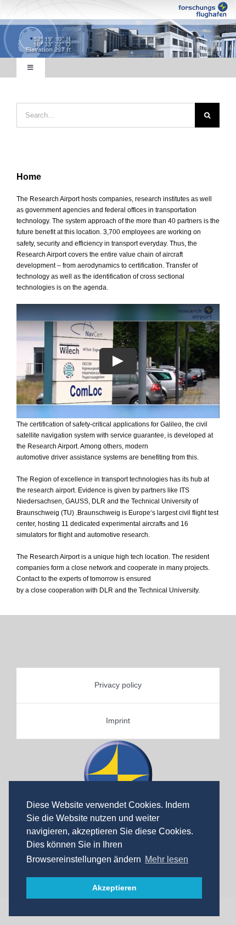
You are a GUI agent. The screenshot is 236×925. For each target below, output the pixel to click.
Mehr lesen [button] (166, 859)
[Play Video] (118, 361)
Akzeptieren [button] (114, 887)
